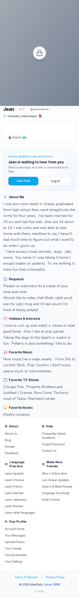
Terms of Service (26, 577)
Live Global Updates (55, 480)
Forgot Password (53, 444)
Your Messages (15, 535)
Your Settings (13, 561)
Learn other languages (20, 512)
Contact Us (49, 450)
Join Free (23, 180)
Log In (55, 181)
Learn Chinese (14, 480)
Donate (10, 446)
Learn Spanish (14, 473)
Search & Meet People (57, 486)
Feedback (11, 453)
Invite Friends (51, 499)
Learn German (14, 493)
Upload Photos (15, 542)
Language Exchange (55, 493)
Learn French (13, 486)
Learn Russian (14, 506)
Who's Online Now (54, 473)
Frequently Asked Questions (54, 435)
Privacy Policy (55, 577)
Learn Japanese (16, 499)
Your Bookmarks (16, 555)
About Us (11, 433)
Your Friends (13, 548)
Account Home (15, 529)
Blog (8, 440)
